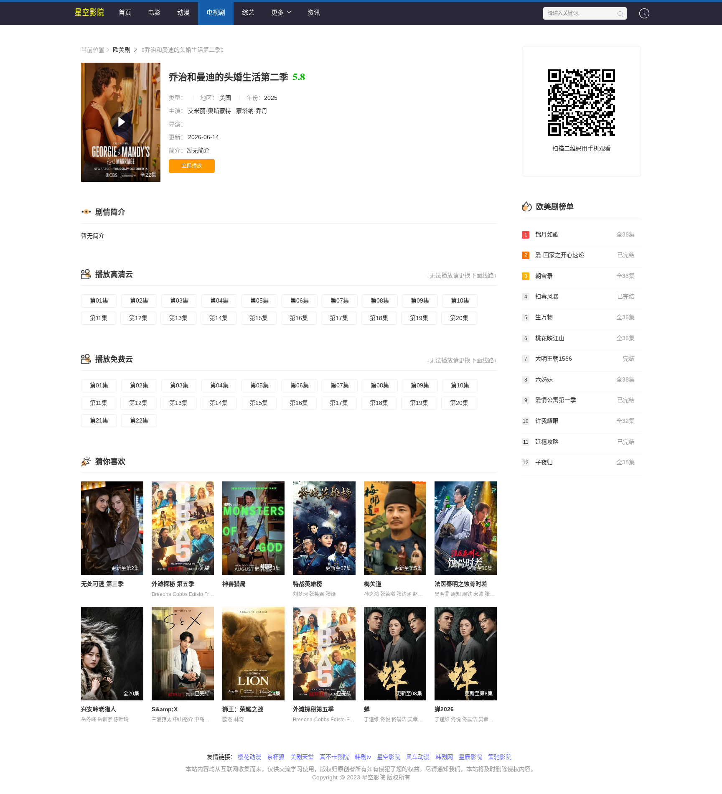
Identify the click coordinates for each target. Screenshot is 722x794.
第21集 (99, 420)
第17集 (339, 318)
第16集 (299, 318)
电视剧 (215, 12)
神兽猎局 (234, 583)
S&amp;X (165, 709)
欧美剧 (121, 49)
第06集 (299, 300)
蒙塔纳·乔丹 (252, 110)
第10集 (460, 300)
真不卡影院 (334, 756)
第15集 (258, 318)
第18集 (379, 318)
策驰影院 (499, 756)
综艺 (248, 12)
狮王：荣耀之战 (242, 709)
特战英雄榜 (307, 583)
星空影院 (388, 756)
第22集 (139, 420)
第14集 (218, 318)
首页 (125, 12)
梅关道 (372, 583)
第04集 (219, 300)
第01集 (99, 300)
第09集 (420, 300)
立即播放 (192, 166)
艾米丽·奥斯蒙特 (210, 110)
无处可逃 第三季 (102, 583)
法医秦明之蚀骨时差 (461, 583)
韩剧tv (363, 756)
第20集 (459, 318)
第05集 (259, 300)
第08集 (380, 300)
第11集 (98, 318)
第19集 (419, 318)
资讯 (314, 12)
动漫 (183, 12)
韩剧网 (444, 756)
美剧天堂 (302, 756)
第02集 (139, 300)
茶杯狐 (276, 756)
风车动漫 (418, 756)
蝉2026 (444, 709)
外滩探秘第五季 (313, 709)
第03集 (179, 300)
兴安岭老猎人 (98, 709)
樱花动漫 (249, 756)
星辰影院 (470, 756)
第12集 (138, 318)
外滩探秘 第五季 (173, 583)
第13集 (178, 318)
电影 (154, 12)
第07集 (339, 300)
